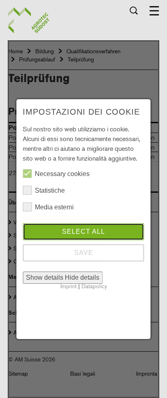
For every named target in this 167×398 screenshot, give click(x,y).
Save (83, 252)
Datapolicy (94, 286)
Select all (83, 231)
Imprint (68, 286)
